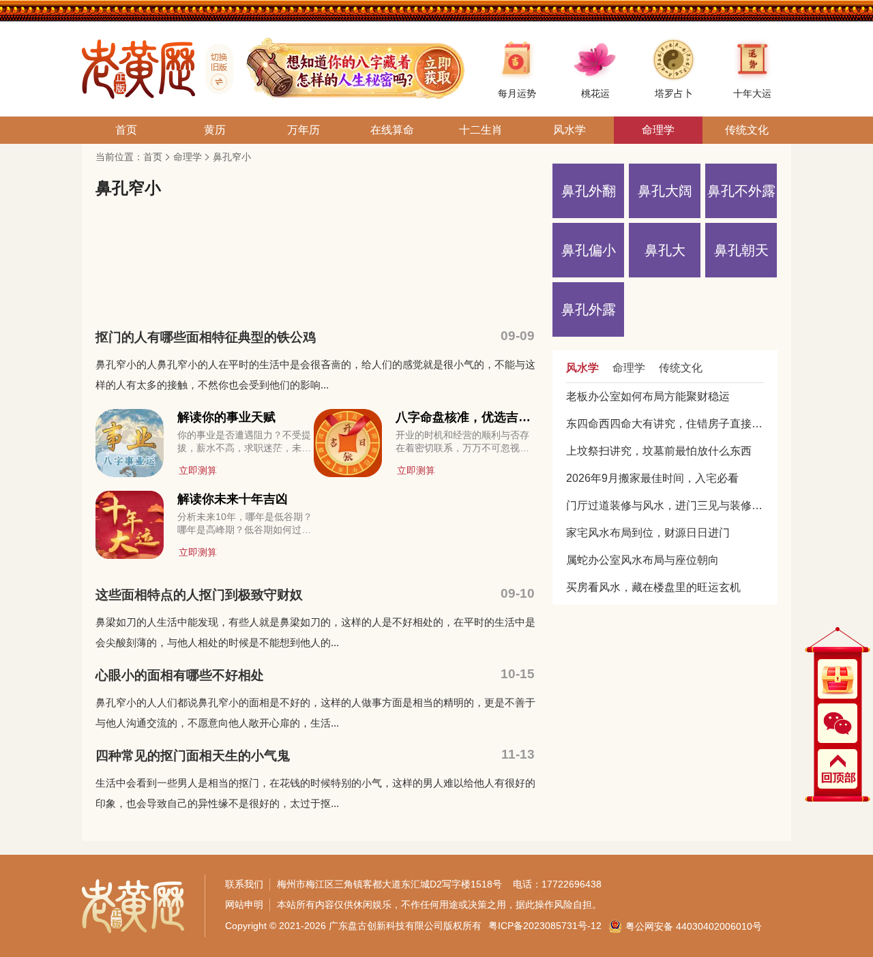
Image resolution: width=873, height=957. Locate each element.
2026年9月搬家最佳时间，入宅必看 (652, 478)
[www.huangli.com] (214, 69)
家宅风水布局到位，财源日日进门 (648, 532)
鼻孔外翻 (588, 190)
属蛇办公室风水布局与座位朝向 (642, 560)
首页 (152, 156)
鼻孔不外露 (741, 190)
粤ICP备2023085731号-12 (545, 925)
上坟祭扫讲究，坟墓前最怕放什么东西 (659, 451)
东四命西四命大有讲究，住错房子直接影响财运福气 (665, 423)
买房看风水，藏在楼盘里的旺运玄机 (653, 587)
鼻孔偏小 (588, 250)
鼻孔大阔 (665, 190)
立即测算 (198, 470)
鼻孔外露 (588, 309)
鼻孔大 (665, 250)
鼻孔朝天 (741, 250)
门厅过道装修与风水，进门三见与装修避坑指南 (665, 505)
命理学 (187, 156)
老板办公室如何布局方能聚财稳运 (648, 396)
